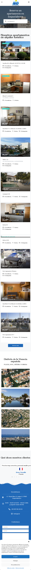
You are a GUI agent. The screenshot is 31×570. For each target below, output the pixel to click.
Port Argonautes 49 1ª (8, 334)
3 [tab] (16, 477)
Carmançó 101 (6, 194)
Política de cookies (11, 568)
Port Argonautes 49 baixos (9, 271)
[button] (28, 541)
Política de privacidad (19, 568)
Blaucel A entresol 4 (8, 96)
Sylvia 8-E (5, 225)
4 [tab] (19, 477)
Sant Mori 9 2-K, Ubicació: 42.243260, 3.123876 (14, 304)
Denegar (15, 560)
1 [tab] (12, 477)
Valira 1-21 (5, 159)
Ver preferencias (15, 564)
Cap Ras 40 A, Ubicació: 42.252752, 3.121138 (14, 63)
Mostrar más (15, 345)
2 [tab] (14, 477)
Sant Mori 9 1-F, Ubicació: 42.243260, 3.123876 (14, 128)
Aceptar (15, 556)
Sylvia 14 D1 (6, 240)
